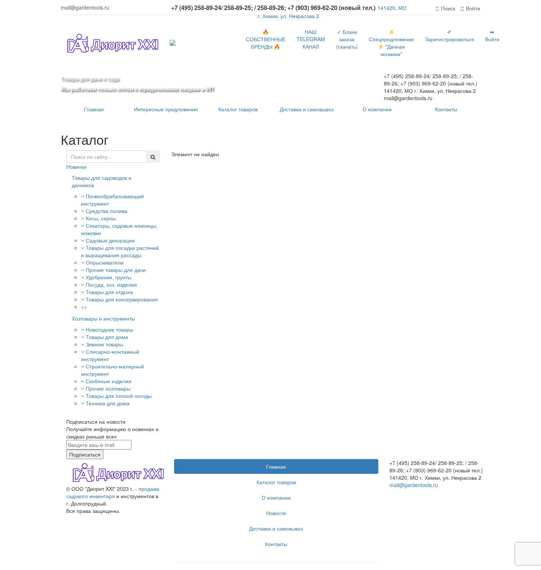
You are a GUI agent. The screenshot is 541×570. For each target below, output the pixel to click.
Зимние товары (104, 344)
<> (84, 306)
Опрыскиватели (105, 262)
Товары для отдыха (109, 292)
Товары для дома (107, 336)
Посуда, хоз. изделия (111, 284)
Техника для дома (108, 403)
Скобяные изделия (108, 381)
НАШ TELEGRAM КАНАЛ (311, 39)
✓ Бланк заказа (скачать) (347, 39)
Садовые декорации (110, 240)
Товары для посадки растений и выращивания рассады (120, 251)
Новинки (76, 166)
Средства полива (106, 210)
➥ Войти (492, 35)
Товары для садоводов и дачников (101, 181)
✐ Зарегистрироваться (449, 35)
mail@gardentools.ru (413, 485)
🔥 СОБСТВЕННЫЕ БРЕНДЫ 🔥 (266, 39)
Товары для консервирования (122, 299)
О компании (377, 109)
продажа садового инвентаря (112, 492)
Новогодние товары (109, 329)
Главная (94, 109)
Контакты (446, 109)
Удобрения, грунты (108, 277)
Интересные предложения (166, 109)
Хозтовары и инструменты (103, 318)
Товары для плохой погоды (119, 395)
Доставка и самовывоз (306, 109)
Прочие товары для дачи (116, 269)
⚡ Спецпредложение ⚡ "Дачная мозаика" (391, 42)
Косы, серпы (101, 218)
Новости (276, 513)
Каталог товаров (238, 109)
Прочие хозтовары (108, 388)
